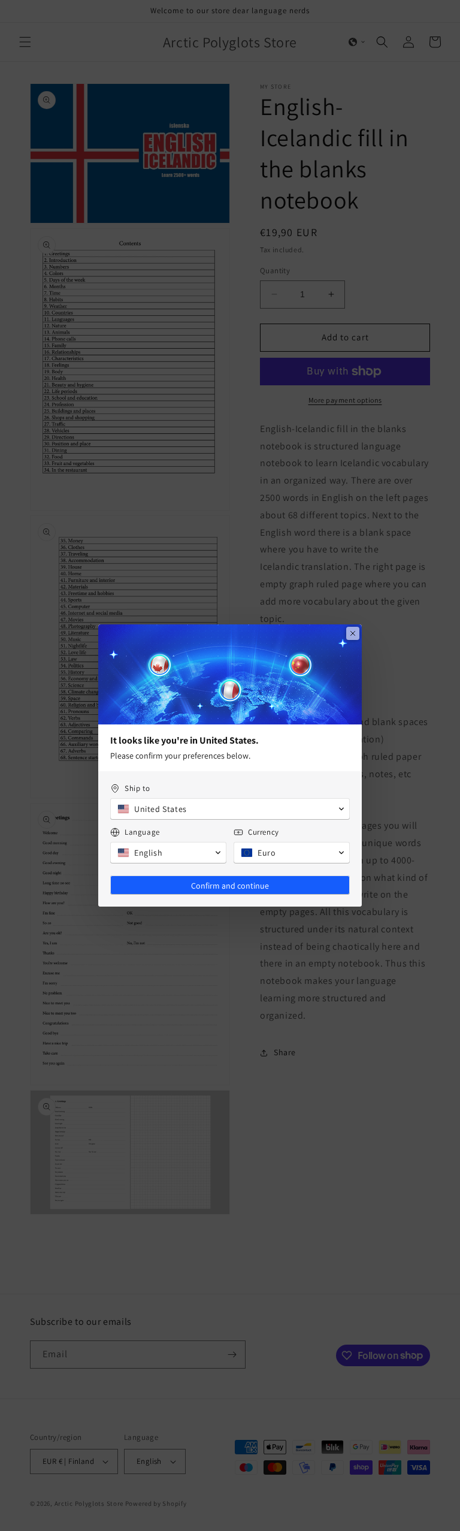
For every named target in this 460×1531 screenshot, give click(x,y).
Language (142, 832)
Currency (263, 832)
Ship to (137, 788)
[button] (230, 809)
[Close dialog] (352, 633)
